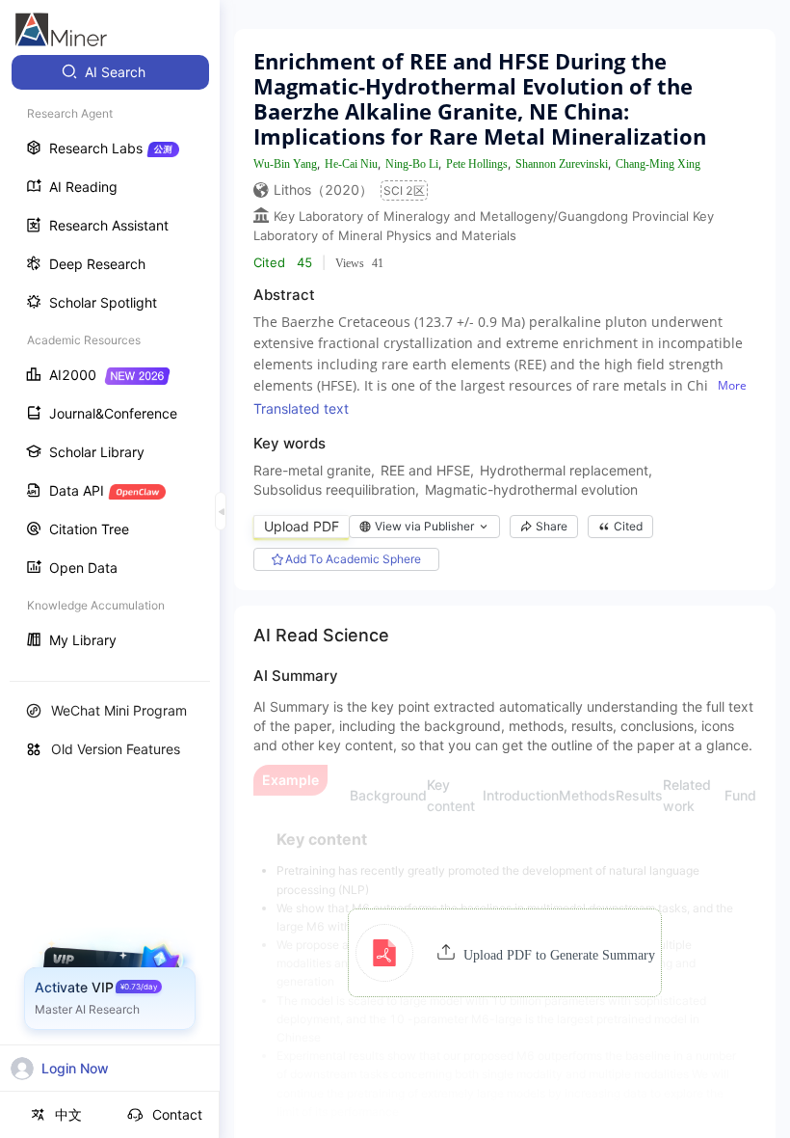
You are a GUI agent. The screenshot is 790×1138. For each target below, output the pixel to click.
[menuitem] (110, 72)
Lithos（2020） (323, 189)
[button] (505, 953)
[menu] (110, 358)
